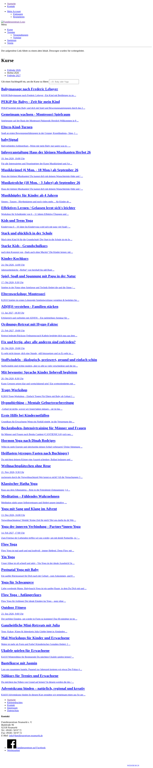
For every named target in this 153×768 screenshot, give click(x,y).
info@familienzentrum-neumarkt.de (26, 735)
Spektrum (11, 40)
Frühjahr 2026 (14, 70)
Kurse (10, 29)
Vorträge (17, 37)
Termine (11, 32)
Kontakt (11, 6)
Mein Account (14, 11)
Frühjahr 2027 (14, 75)
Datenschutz (13, 710)
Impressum (12, 708)
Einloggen (18, 14)
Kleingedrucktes (15, 702)
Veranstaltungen (20, 35)
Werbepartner (13, 750)
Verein (10, 43)
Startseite (11, 3)
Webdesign (133, 766)
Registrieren (19, 17)
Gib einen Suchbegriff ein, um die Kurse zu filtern (24, 81)
